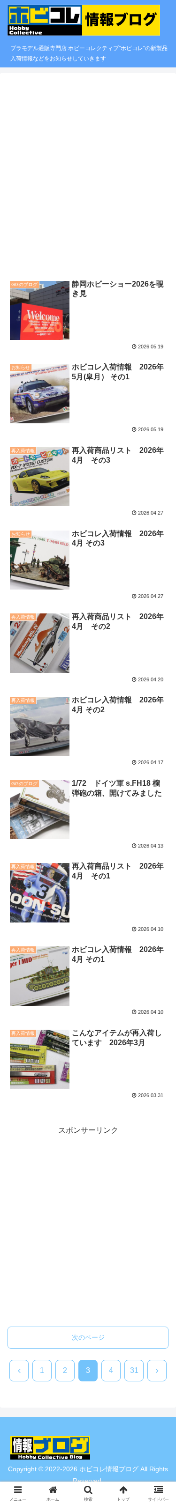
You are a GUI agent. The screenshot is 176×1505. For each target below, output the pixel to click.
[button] (157, 1266)
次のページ (88, 1337)
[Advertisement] (88, 176)
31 (134, 1370)
